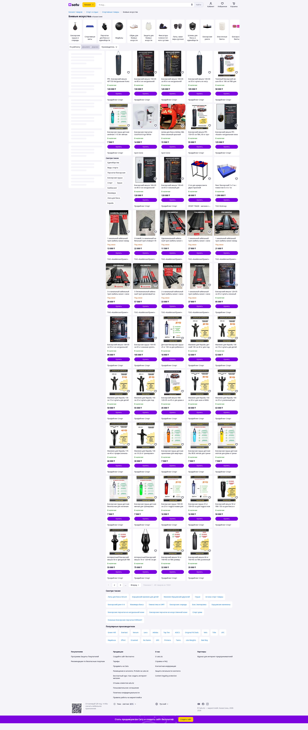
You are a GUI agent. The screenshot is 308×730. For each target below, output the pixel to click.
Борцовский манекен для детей (145, 597)
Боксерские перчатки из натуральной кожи (126, 612)
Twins (178, 640)
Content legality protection (166, 676)
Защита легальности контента (167, 671)
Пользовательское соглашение (126, 688)
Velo (205, 632)
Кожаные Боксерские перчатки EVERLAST (125, 620)
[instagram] (207, 704)
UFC (222, 632)
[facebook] (203, 704)
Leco (145, 632)
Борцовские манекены (221, 604)
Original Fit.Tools (192, 632)
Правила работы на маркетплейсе (127, 697)
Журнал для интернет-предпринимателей (215, 656)
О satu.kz (159, 656)
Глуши (197, 597)
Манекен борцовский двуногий (177, 597)
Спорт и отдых (92, 12)
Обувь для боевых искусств (134, 37)
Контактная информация (165, 666)
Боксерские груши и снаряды (75, 37)
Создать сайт (185, 719)
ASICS (177, 632)
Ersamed (134, 640)
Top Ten (167, 632)
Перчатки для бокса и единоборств (104, 37)
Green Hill (112, 632)
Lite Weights (191, 640)
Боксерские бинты (236, 38)
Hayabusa (112, 640)
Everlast (124, 632)
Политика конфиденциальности (126, 692)
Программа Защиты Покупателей (85, 656)
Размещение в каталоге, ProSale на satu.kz (130, 671)
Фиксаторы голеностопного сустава (163, 37)
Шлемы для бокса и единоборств (192, 37)
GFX (157, 640)
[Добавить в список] (128, 72)
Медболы (119, 38)
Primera (167, 640)
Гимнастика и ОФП (156, 604)
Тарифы (116, 661)
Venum (135, 632)
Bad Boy (204, 640)
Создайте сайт (119, 656)
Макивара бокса (137, 604)
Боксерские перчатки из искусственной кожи (168, 612)
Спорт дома (197, 612)
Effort (123, 640)
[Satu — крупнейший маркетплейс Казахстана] (74, 4)
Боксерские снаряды (178, 604)
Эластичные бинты (222, 38)
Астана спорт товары (214, 597)
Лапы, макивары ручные (178, 38)
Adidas (155, 632)
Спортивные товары (110, 12)
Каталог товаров (75, 12)
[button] (118, 94)
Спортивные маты (90, 38)
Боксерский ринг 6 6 (116, 604)
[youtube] (198, 704)
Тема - (123, 704)
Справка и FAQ (161, 661)
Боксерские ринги (207, 38)
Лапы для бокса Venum (117, 597)
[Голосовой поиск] (192, 4)
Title (214, 632)
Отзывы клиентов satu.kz (123, 683)
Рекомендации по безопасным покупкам (88, 661)
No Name (147, 640)
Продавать (117, 666)
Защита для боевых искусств (149, 37)
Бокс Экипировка (199, 604)
